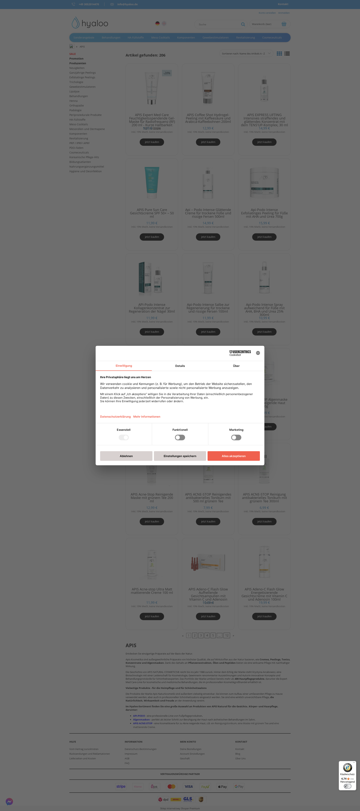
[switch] (347, 786)
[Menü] (354, 763)
